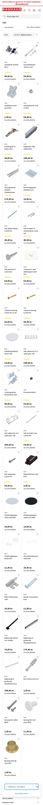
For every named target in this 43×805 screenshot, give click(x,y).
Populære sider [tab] (8, 802)
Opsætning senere (21, 793)
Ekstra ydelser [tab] (7, 798)
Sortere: (17, 35)
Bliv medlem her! (22, 4)
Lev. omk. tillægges (10, 79)
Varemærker (9, 27)
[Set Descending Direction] (36, 35)
